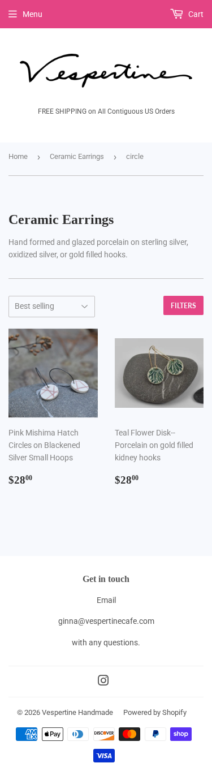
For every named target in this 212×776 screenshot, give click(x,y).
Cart (195, 14)
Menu (32, 14)
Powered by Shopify (155, 712)
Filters (183, 305)
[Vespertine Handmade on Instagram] (103, 682)
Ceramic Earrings (77, 156)
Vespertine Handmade (77, 712)
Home (18, 156)
